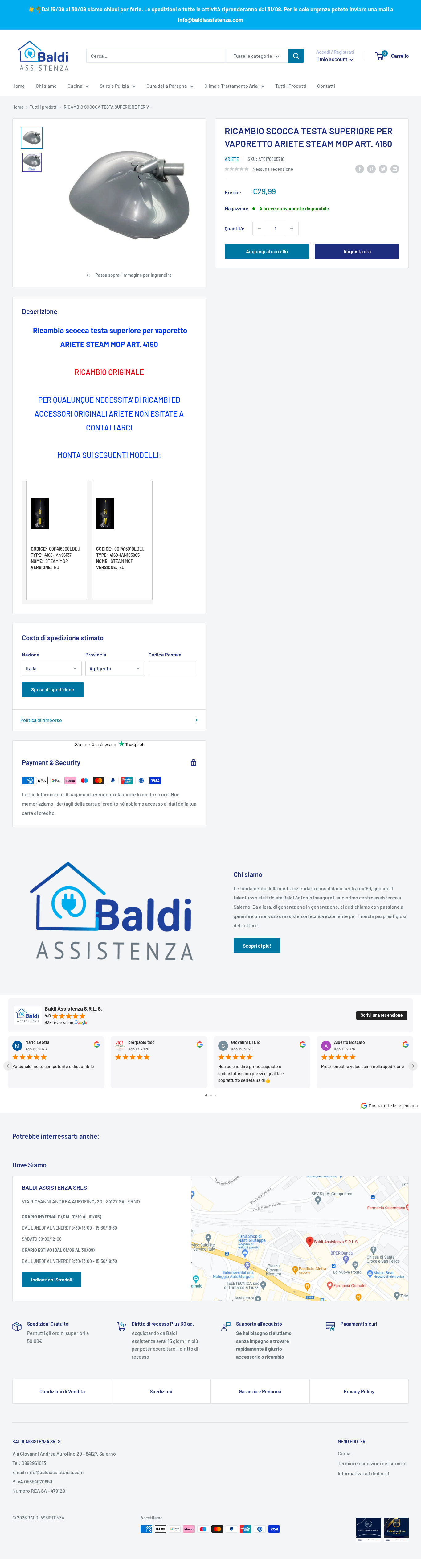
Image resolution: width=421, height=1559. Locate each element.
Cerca (344, 1453)
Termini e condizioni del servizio (372, 1463)
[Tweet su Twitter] (383, 168)
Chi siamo (46, 86)
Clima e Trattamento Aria (231, 86)
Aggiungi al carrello (267, 251)
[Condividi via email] (394, 168)
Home (18, 86)
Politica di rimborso (41, 720)
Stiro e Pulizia (114, 86)
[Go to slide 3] (215, 1095)
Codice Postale (165, 654)
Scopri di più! (257, 946)
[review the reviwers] (97, 1046)
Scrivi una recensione (382, 1015)
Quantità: (235, 228)
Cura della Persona (166, 86)
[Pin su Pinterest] (371, 168)
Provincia (95, 654)
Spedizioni (161, 1391)
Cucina (74, 86)
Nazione (30, 654)
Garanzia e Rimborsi (260, 1391)
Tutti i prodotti (44, 107)
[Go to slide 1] (206, 1095)
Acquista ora (357, 251)
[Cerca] (296, 56)
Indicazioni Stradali (51, 1279)
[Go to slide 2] (211, 1095)
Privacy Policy (359, 1391)
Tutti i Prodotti (290, 86)
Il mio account (332, 59)
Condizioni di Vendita (62, 1391)
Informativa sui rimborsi (363, 1473)
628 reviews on (59, 1022)
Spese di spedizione (52, 689)
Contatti (326, 86)
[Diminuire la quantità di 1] (259, 228)
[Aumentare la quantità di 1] (291, 228)
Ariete (232, 159)
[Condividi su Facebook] (359, 168)
